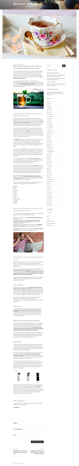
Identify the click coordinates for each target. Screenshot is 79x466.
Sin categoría (49, 212)
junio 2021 (49, 185)
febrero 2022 (49, 175)
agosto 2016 (49, 205)
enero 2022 (49, 177)
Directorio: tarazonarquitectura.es (53, 72)
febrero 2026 (49, 110)
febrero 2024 (49, 142)
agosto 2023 (49, 153)
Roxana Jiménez (19, 64)
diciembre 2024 (50, 125)
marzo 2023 (49, 162)
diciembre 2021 (50, 179)
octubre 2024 (49, 129)
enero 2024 (49, 144)
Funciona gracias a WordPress (19, 463)
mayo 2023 (49, 157)
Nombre (15, 423)
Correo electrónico (18, 429)
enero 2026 (49, 112)
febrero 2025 (49, 123)
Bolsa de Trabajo (25, 4)
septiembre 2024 (50, 131)
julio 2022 (48, 168)
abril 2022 (49, 170)
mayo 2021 (49, 187)
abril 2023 (49, 159)
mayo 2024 (49, 136)
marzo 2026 (49, 108)
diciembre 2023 (50, 146)
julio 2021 (48, 183)
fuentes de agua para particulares (27, 83)
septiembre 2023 (50, 151)
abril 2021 (48, 190)
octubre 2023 (49, 149)
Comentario (16, 407)
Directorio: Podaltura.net (51, 81)
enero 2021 (49, 194)
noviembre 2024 (50, 127)
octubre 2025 (49, 118)
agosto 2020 (49, 198)
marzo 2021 (49, 192)
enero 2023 (49, 164)
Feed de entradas (50, 221)
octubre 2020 (49, 196)
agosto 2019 (49, 200)
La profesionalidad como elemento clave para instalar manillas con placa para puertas (56, 93)
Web (14, 435)
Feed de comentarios (51, 223)
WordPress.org (50, 225)
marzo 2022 (49, 172)
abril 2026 (49, 105)
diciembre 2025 (50, 114)
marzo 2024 (49, 140)
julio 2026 (49, 101)
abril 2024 (49, 138)
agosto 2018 (49, 203)
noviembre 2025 (50, 116)
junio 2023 (49, 155)
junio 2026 (49, 103)
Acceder (48, 218)
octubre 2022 (49, 166)
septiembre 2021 (50, 181)
